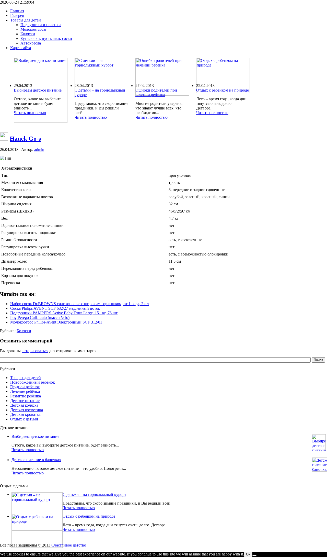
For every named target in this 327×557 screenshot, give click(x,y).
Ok (248, 554)
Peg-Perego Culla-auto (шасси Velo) (39, 317)
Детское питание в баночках (36, 460)
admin (39, 149)
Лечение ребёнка (25, 391)
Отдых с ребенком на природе (222, 90)
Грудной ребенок (25, 387)
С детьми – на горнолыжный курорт (94, 494)
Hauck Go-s (25, 138)
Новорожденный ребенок (32, 382)
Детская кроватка (25, 414)
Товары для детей (25, 377)
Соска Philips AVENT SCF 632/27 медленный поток (55, 308)
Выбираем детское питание (38, 90)
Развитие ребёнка (25, 396)
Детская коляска (24, 405)
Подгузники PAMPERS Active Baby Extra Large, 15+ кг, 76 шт (64, 313)
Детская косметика (26, 410)
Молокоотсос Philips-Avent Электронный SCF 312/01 (56, 322)
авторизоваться (35, 351)
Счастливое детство (68, 545)
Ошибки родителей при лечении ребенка (156, 92)
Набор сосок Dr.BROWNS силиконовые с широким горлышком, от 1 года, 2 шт (79, 304)
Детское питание (25, 400)
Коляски (24, 331)
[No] (254, 555)
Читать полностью (30, 112)
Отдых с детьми (24, 419)
